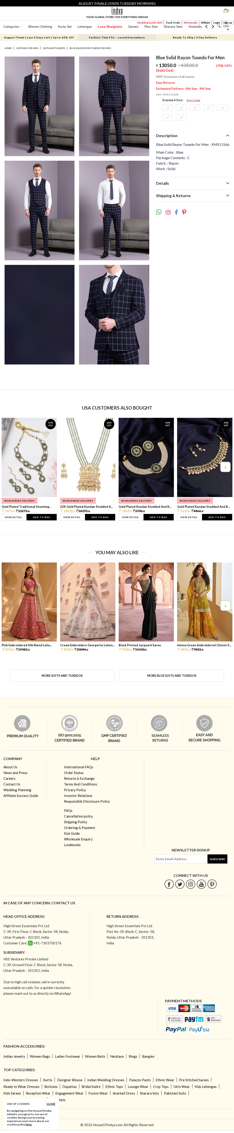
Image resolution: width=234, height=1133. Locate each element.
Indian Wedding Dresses (105, 1080)
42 (208, 107)
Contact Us (11, 784)
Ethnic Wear (165, 1080)
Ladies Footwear (67, 1056)
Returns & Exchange (79, 778)
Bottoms (51, 1086)
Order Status (74, 773)
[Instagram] (190, 884)
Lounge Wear (138, 1086)
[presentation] (9, 467)
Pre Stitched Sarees (194, 1080)
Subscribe (217, 859)
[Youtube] (201, 884)
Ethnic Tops (114, 1086)
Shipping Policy (75, 822)
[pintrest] (212, 884)
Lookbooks (72, 845)
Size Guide (193, 100)
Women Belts (95, 1056)
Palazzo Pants (140, 1080)
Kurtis (47, 1080)
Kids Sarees (12, 1093)
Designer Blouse (69, 1080)
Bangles (148, 1056)
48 (181, 117)
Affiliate (205, 22)
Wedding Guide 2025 (149, 22)
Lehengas (84, 26)
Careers (9, 778)
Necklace (117, 1056)
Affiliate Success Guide (20, 795)
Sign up (227, 22)
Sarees (133, 26)
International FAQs (78, 767)
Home (8, 48)
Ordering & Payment (79, 828)
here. (29, 1124)
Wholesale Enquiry (78, 839)
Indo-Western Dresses (20, 1080)
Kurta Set (65, 26)
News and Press (15, 773)
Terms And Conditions (80, 784)
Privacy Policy (75, 790)
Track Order (172, 22)
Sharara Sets (173, 26)
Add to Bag (41, 517)
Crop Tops (161, 1086)
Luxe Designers (110, 26)
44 (222, 107)
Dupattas (69, 1086)
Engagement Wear (69, 1093)
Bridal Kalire (91, 1086)
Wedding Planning (17, 790)
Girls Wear (181, 1086)
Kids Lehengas (206, 1086)
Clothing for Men (27, 48)
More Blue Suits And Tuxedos (172, 675)
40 (195, 107)
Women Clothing (40, 26)
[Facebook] (169, 884)
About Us (10, 767)
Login (216, 22)
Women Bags (40, 1056)
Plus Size (151, 26)
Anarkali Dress (124, 1093)
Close (50, 1104)
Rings (133, 1056)
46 (167, 117)
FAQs (68, 810)
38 (181, 107)
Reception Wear (38, 1093)
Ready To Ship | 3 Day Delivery (195, 37)
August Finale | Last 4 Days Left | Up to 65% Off (39, 37)
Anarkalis (195, 26)
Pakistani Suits (175, 1093)
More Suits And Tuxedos (62, 675)
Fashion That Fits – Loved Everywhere (117, 37)
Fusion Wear (98, 1093)
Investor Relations (78, 795)
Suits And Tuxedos (54, 48)
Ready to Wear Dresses (21, 1086)
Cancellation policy (78, 816)
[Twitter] (180, 884)
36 (167, 107)
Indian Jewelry (14, 1056)
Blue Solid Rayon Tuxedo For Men (90, 48)
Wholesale (190, 22)
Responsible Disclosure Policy (87, 801)
